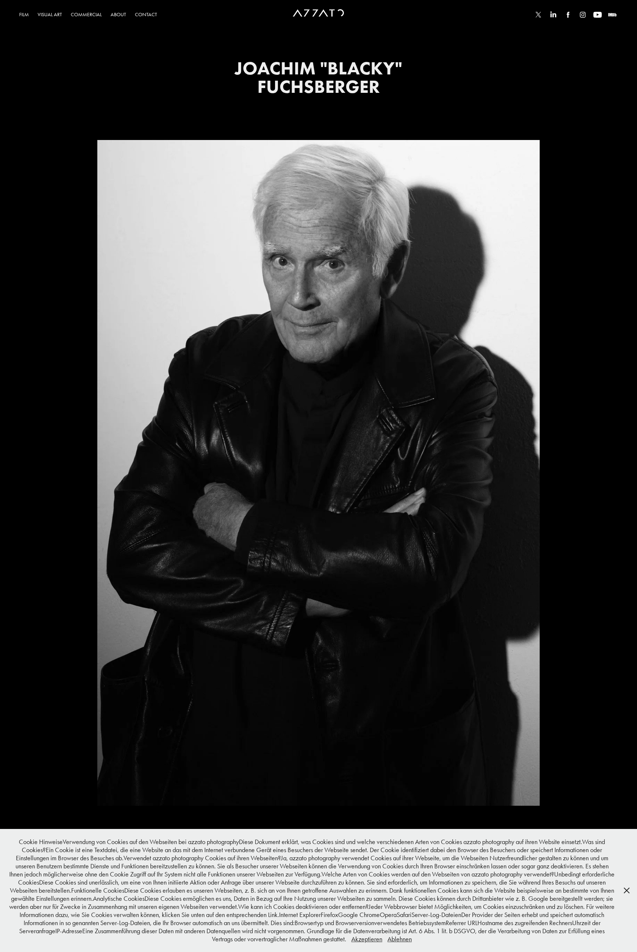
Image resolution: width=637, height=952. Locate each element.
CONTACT (146, 14)
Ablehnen (399, 939)
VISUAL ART (50, 14)
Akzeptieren (366, 939)
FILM (24, 14)
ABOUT (118, 14)
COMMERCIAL (86, 14)
